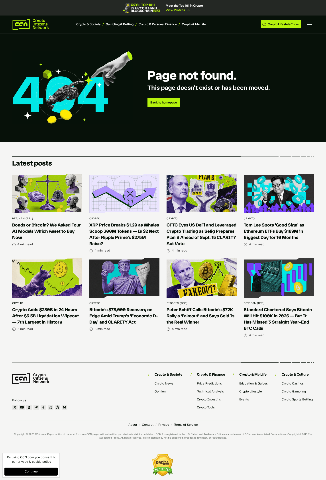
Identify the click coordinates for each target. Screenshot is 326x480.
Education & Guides (253, 383)
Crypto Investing (209, 399)
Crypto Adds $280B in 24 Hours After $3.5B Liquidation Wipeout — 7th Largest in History (45, 316)
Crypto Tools (206, 407)
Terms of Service (186, 425)
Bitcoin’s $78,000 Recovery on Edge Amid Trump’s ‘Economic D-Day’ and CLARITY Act (123, 316)
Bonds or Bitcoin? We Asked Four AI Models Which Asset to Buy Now (46, 231)
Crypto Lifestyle (250, 391)
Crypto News (164, 383)
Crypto (94, 218)
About (132, 425)
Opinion (160, 391)
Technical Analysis (210, 391)
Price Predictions (209, 383)
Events (244, 399)
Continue (31, 471)
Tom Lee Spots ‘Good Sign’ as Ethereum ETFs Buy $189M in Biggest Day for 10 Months (274, 231)
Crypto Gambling (294, 391)
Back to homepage (163, 102)
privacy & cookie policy (34, 462)
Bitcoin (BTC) (22, 218)
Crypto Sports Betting (297, 399)
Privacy (163, 425)
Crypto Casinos (293, 383)
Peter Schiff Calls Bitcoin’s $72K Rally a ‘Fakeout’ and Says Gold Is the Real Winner (200, 316)
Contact (147, 425)
